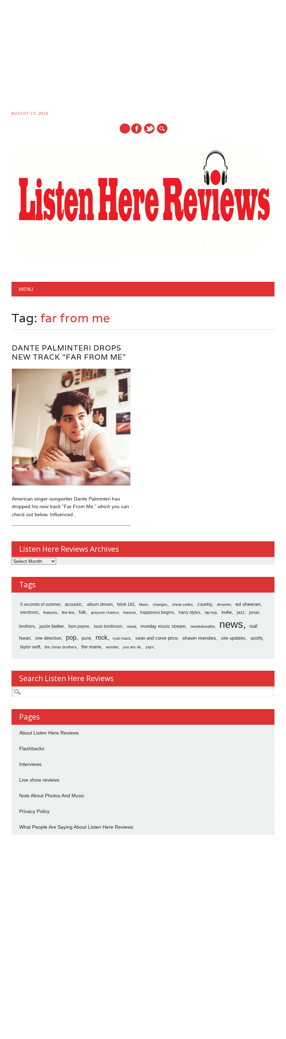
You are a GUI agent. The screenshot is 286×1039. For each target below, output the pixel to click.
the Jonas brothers (61, 647)
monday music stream (163, 626)
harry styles (189, 612)
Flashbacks (31, 748)
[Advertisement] (143, 56)
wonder (112, 647)
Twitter (149, 128)
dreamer (224, 604)
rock (101, 637)
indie (226, 612)
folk (82, 612)
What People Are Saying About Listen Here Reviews (76, 827)
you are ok (132, 647)
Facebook (136, 128)
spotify (256, 638)
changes (160, 604)
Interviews (30, 764)
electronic (29, 612)
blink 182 (126, 604)
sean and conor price (156, 638)
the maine (91, 646)
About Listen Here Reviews (49, 733)
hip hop (211, 612)
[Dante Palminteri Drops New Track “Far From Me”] (71, 484)
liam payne (78, 626)
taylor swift (30, 647)
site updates (233, 638)
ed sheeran (248, 604)
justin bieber (51, 626)
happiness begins (157, 612)
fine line (68, 612)
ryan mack (122, 638)
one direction (48, 638)
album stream (100, 604)
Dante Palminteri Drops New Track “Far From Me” (69, 352)
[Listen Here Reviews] (143, 259)
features (50, 612)
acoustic (73, 604)
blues (143, 604)
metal (131, 626)
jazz (240, 612)
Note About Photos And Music (51, 795)
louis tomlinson (108, 626)
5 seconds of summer (40, 604)
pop (71, 637)
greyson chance (105, 612)
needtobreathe (202, 626)
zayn (149, 647)
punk (86, 638)
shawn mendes (199, 638)
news (231, 624)
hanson (129, 612)
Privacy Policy (34, 811)
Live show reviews (39, 780)
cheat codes (182, 604)
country (204, 604)
